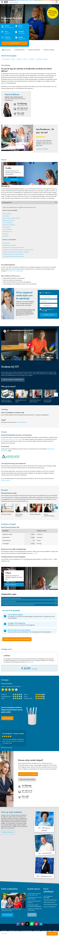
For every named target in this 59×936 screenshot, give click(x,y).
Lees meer (35, 553)
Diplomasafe (30, 662)
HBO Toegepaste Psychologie (47, 896)
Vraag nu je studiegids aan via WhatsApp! (34, 909)
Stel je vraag (20, 114)
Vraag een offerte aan (11, 584)
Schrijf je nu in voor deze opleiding (28, 774)
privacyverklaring (25, 315)
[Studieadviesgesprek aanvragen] (13, 900)
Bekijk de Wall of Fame (8, 832)
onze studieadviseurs (21, 422)
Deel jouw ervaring (7, 718)
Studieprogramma (7, 202)
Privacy (55, 930)
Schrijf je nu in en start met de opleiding (17, 639)
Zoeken (53, 2)
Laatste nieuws (33, 888)
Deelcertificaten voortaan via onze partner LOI (34, 894)
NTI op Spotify (32, 924)
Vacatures (44, 930)
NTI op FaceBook (18, 924)
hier (53, 559)
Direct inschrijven (15, 43)
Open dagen (37, 930)
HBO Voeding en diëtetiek (50, 904)
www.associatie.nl (5, 480)
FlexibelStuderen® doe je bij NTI (6, 2)
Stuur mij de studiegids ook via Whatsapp (47, 310)
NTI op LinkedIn (41, 924)
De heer (43, 292)
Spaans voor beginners (50, 906)
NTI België (4, 930)
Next (56, 394)
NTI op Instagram (22, 924)
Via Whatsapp (22, 103)
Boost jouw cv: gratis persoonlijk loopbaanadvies (34, 905)
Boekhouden (10, 5)
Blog (50, 930)
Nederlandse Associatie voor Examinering (12, 439)
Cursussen (4, 5)
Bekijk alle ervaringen (6, 747)
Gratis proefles (13, 179)
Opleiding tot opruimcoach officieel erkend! (34, 898)
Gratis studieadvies (9, 888)
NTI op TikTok (27, 924)
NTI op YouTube (36, 924)
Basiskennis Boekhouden (50, 900)
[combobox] (41, 305)
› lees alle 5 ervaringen (42, 149)
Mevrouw (49, 292)
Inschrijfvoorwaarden (26, 930)
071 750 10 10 (22, 108)
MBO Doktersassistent (49, 902)
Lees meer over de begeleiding (15, 271)
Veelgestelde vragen (14, 930)
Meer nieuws (32, 914)
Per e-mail (20, 113)
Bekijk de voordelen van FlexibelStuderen (13, 379)
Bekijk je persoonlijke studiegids (27, 779)
